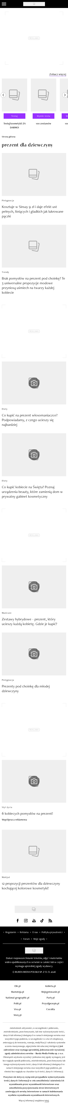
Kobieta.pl (50, 986)
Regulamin (10, 932)
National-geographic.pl (17, 997)
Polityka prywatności (52, 932)
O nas (35, 932)
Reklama (24, 932)
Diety (5, 409)
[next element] (65, 105)
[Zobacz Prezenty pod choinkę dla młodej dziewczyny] (34, 653)
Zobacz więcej (57, 74)
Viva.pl (17, 1009)
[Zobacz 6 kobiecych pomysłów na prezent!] (34, 781)
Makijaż (6, 877)
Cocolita (50, 1009)
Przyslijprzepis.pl (50, 1003)
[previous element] (3, 105)
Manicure (7, 612)
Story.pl (17, 1015)
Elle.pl (17, 986)
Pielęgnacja (8, 200)
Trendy (5, 272)
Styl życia (7, 807)
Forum (26, 938)
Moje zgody (39, 938)
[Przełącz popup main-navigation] (4, 4)
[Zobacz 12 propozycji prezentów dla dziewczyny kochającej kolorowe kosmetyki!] (34, 851)
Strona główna (8, 136)
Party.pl (51, 997)
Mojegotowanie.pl (50, 991)
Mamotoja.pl (17, 991)
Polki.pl (17, 1003)
